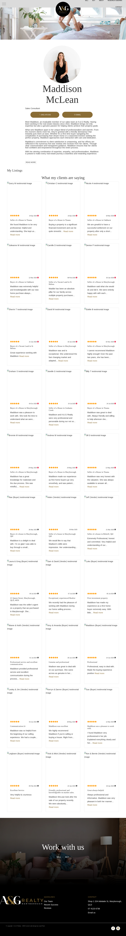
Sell (58, 857)
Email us (91, 913)
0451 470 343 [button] (46, 115)
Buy (67, 857)
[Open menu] (4, 4)
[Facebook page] (113, 928)
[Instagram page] (118, 928)
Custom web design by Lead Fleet (35, 926)
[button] (77, 115)
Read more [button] (15, 235)
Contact (118, 7)
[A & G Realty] (63, 3)
